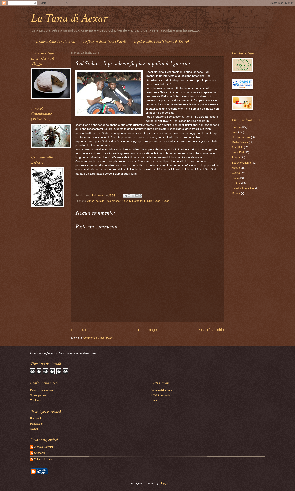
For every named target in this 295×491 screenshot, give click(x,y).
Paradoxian (36, 423)
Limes (154, 400)
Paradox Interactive (243, 188)
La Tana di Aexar (69, 18)
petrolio (100, 200)
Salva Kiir (127, 200)
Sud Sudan (153, 200)
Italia (234, 132)
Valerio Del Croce (44, 459)
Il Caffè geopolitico (161, 395)
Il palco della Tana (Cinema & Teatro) (161, 41)
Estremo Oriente (241, 162)
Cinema (236, 127)
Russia (236, 157)
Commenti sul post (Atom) (98, 337)
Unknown (39, 452)
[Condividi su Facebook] (137, 196)
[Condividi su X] (133, 196)
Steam (34, 428)
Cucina (236, 172)
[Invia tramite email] (125, 196)
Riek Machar (113, 200)
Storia (235, 178)
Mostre (236, 167)
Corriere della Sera (161, 390)
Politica (236, 183)
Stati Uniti (237, 147)
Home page (147, 330)
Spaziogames (38, 395)
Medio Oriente (240, 142)
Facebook (36, 418)
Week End (238, 152)
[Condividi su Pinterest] (140, 196)
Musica (236, 193)
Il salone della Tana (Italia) (55, 41)
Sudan (165, 200)
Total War (35, 400)
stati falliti (140, 200)
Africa (90, 200)
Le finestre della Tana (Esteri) (104, 41)
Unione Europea (241, 137)
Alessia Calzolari (44, 446)
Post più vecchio (210, 330)
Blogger (163, 483)
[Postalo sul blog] (129, 196)
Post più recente (84, 330)
